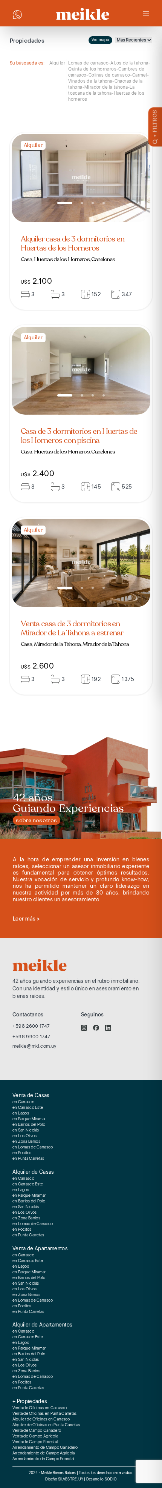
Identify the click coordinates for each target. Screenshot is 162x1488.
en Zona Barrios (26, 1141)
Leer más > (26, 919)
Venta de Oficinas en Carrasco (39, 1408)
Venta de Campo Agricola (35, 1436)
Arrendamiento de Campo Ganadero (45, 1447)
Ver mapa (100, 39)
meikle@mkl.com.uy (34, 1046)
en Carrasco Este (27, 1107)
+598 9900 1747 (31, 1036)
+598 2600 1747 (31, 1026)
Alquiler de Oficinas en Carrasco (41, 1419)
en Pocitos (22, 1153)
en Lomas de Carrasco (32, 1147)
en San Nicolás (25, 1130)
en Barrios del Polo (28, 1124)
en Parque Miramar (29, 1119)
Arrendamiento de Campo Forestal (43, 1459)
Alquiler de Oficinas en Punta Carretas (46, 1425)
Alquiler (57, 63)
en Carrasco (23, 1102)
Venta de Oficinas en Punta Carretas (44, 1413)
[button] (64, 203)
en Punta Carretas (28, 1158)
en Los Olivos (24, 1136)
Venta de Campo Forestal (35, 1442)
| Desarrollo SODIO (100, 1479)
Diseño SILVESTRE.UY (64, 1479)
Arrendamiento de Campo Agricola (43, 1453)
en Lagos (20, 1113)
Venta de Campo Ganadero (36, 1430)
